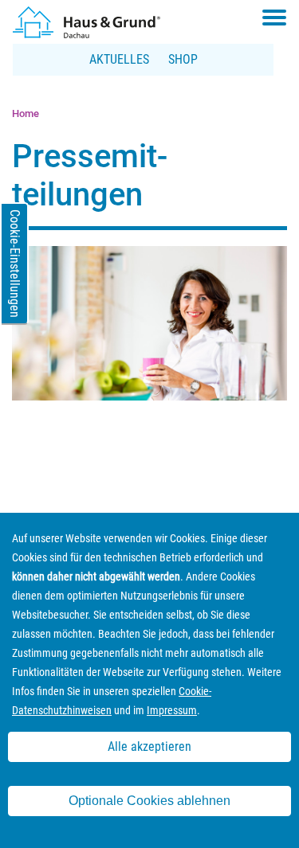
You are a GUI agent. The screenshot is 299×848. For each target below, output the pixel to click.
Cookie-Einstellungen (14, 263)
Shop (183, 59)
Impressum (172, 710)
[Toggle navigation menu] (274, 17)
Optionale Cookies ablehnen (149, 800)
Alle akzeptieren (149, 746)
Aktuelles (119, 59)
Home (25, 113)
